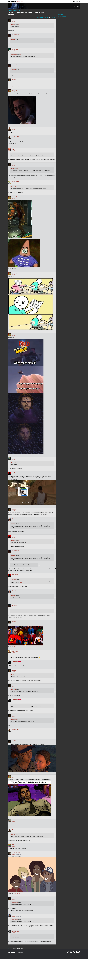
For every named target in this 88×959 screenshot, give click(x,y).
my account (77, 1)
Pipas (13, 458)
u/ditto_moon (17, 893)
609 (49, 17)
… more (20, 582)
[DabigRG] (9, 20)
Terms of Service (28, 954)
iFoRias (13, 844)
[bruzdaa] (9, 820)
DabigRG (14, 20)
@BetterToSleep (15, 86)
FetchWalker (15, 651)
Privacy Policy (34, 954)
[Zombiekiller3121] (9, 853)
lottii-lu (13, 149)
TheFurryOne (15, 49)
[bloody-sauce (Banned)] (9, 662)
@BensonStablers (17, 646)
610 (52, 17)
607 (45, 17)
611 (54, 17)
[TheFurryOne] (9, 50)
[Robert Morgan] (9, 931)
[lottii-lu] (9, 149)
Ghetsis (13, 128)
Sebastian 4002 (15, 136)
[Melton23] (9, 519)
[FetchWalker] (9, 651)
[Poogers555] (9, 90)
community (20, 1)
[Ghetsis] (9, 129)
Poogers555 (14, 90)
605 (41, 17)
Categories (76, 6)
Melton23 (14, 518)
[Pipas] (9, 458)
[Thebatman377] (9, 182)
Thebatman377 (15, 181)
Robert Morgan (15, 931)
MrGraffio (13, 24)
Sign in (9, 948)
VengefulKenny (16, 34)
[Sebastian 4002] (9, 137)
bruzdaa (13, 820)
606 (43, 17)
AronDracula (15, 472)
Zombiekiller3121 (16, 852)
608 (47, 17)
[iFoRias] (9, 845)
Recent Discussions (62, 16)
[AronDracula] (9, 473)
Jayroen (12, 935)
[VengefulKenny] (9, 35)
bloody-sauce (15, 661)
